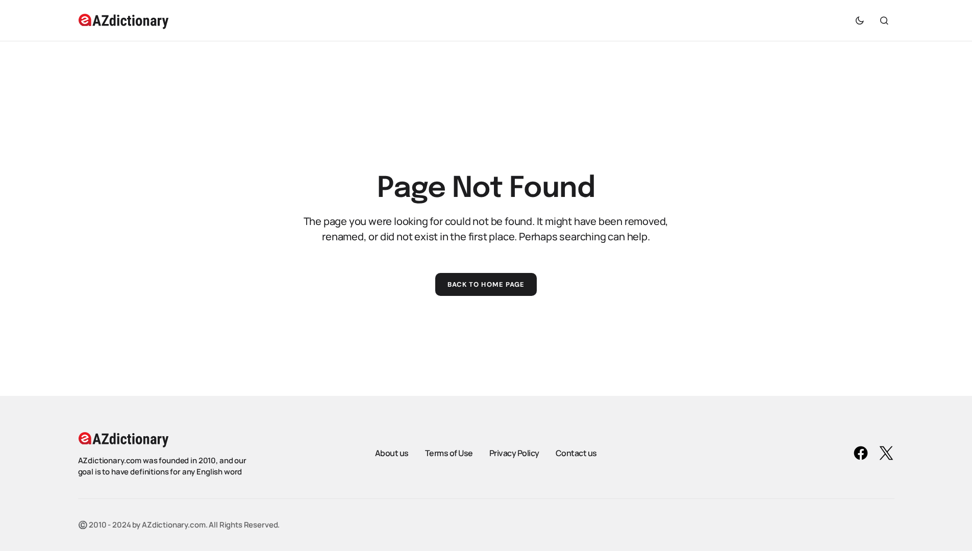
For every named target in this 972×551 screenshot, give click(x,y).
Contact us (576, 453)
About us (392, 453)
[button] (860, 20)
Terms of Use (449, 453)
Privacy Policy (514, 453)
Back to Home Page (486, 284)
